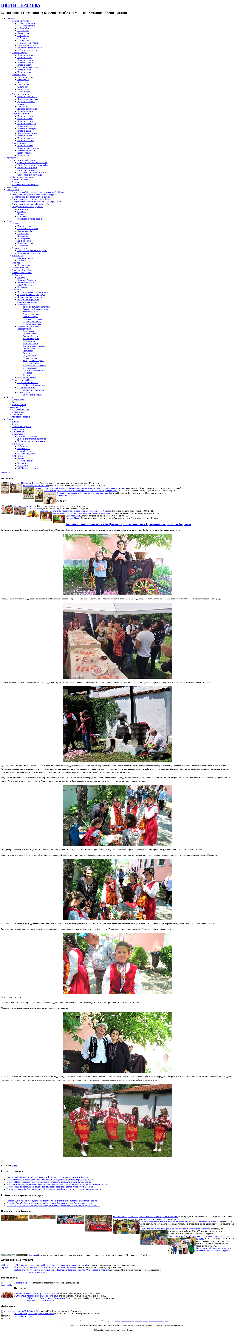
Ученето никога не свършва (36, 485)
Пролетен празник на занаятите (32, 441)
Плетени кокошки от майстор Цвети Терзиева (35, 1293)
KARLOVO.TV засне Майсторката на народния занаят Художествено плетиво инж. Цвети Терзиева (53, 1205)
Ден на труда (29, 348)
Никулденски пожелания (34, 365)
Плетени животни (20, 114)
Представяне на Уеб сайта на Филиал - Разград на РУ (36, 202)
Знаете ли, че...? (24, 285)
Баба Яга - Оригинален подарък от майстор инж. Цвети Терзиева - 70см (73, 511)
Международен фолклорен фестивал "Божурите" (34, 194)
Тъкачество (22, 246)
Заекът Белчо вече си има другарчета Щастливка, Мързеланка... (82, 513)
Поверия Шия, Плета (22, 272)
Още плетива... (19, 143)
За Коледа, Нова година (28, 43)
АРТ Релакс (17, 456)
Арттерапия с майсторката (24, 160)
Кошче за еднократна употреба (31, 172)
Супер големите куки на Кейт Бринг (18, 1311)
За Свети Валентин (26, 26)
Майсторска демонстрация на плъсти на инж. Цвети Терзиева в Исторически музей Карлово (50, 1187)
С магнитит (22, 87)
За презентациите (20, 209)
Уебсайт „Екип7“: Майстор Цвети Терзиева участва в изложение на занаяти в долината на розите (52, 1201)
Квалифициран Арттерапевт (25, 184)
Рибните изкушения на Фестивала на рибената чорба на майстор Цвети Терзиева (178, 1221)
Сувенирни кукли (25, 77)
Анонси (15, 422)
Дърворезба (22, 236)
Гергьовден (28, 351)
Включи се (17, 182)
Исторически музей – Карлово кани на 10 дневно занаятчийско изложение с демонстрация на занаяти (54, 1189)
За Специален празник (27, 50)
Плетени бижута (19, 52)
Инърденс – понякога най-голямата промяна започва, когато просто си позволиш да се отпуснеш (80, 488)
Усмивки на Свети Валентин (36, 307)
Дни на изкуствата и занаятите (31, 439)
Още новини (18, 429)
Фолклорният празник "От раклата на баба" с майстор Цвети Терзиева (145, 1216)
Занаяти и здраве (20, 248)
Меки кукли (23, 79)
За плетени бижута (26, 387)
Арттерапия (12, 158)
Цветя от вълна (24, 153)
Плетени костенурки (27, 128)
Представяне (18, 400)
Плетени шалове (25, 145)
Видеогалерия (18, 434)
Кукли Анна (23, 84)
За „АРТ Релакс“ (25, 461)
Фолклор (16, 263)
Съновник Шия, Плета (22, 270)
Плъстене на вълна (26, 243)
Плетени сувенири (20, 94)
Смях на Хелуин (30, 316)
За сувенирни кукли (32, 395)
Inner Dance (12, 187)
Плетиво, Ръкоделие (26, 280)
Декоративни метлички (28, 109)
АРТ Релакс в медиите (27, 468)
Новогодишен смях (32, 324)
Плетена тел (23, 155)
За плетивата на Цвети (22, 380)
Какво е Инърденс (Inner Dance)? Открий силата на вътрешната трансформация (81, 490)
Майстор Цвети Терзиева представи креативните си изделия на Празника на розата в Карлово (50, 1179)
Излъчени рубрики (21, 409)
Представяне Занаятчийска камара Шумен (31, 199)
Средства (21, 216)
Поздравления (24, 329)
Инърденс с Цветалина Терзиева (25, 483)
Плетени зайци (24, 131)
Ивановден (28, 373)
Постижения (18, 431)
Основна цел (18, 412)
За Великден (23, 35)
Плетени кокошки (25, 140)
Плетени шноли (24, 65)
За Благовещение (31, 338)
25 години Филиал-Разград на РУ (27, 206)
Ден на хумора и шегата (34, 346)
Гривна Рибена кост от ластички (32, 162)
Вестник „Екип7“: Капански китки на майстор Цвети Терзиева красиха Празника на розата (49, 1203)
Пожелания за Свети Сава (35, 363)
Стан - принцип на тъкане (29, 175)
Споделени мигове (23, 1283)
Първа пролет (23, 33)
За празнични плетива (27, 382)
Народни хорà (23, 265)
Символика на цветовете (29, 67)
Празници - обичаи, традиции (31, 294)
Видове (20, 214)
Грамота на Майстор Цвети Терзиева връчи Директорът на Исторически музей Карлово (47, 1177)
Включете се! (23, 448)
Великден (27, 353)
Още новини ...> (64, 495)
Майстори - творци (21, 417)
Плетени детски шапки (28, 148)
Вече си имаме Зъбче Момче (53, 1298)
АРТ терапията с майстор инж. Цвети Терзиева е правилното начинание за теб (50, 1265)
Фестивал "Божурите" (27, 436)
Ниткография (23, 238)
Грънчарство (23, 233)
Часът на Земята (30, 343)
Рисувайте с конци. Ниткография (32, 165)
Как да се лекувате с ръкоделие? (32, 250)
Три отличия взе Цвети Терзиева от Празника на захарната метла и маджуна (199, 1237)
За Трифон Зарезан (26, 23)
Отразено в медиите (21, 426)
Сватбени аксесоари (26, 45)
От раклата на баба (15, 407)
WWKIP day (17, 443)
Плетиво (11, 18)
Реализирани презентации (29, 219)
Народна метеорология (28, 299)
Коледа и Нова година (33, 360)
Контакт (10, 397)
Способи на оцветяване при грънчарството (34, 1313)
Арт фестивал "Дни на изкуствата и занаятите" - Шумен (38, 192)
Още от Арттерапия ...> (38, 1272)
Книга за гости (19, 404)
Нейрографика (24, 241)
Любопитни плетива (27, 282)
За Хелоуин (22, 38)
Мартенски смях (30, 312)
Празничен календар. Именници (32, 292)
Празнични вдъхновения (29, 326)
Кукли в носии (24, 92)
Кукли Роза (22, 82)
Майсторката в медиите (23, 177)
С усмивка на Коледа (32, 321)
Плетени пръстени (26, 55)
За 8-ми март (23, 30)
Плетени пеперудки (26, 123)
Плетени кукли (19, 74)
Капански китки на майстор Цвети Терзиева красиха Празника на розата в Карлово (128, 524)
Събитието (22, 446)
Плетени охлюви (25, 138)
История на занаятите (27, 226)
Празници (16, 290)
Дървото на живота (26, 101)
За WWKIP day (24, 451)
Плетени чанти (24, 70)
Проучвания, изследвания (29, 253)
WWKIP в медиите (26, 453)
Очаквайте (17, 414)
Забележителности (20, 268)
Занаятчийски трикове (27, 228)
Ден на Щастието (31, 336)
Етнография (17, 255)
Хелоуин (27, 375)
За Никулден (23, 40)
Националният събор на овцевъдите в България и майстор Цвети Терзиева (175, 1228)
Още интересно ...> (49, 1301)
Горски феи (22, 106)
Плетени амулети (25, 111)
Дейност (21, 458)
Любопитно (17, 275)
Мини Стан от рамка (27, 167)
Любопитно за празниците (29, 297)
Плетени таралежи (26, 126)
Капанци (21, 260)
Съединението (29, 356)
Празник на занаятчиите (34, 370)
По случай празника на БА (29, 48)
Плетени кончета (25, 121)
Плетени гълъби (25, 118)
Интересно (22, 287)
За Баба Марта (24, 28)
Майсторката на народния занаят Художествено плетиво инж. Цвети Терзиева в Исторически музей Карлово (57, 1184)
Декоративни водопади (28, 99)
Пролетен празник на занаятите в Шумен (31, 197)
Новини (10, 419)
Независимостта (30, 358)
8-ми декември (30, 368)
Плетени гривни (25, 62)
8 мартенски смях (31, 314)
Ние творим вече (20, 180)
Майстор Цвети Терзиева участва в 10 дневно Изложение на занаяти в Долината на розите (49, 1182)
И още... (10, 221)
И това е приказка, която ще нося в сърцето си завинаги (82, 493)
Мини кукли (23, 89)
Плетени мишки (25, 136)
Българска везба (24, 231)
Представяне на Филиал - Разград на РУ (30, 204)
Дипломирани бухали (27, 133)
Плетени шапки (24, 72)
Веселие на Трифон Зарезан (36, 309)
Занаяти (15, 224)
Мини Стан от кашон (27, 170)
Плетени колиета (25, 60)
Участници (22, 465)
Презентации (13, 189)
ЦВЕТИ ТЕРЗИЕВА (20, 5)
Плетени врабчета (25, 116)
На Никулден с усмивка (34, 319)
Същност (21, 211)
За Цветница (29, 341)
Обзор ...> (5, 473)
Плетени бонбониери (27, 96)
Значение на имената (27, 302)
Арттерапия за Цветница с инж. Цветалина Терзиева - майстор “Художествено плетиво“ (68, 1270)
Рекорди (21, 277)
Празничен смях (25, 304)
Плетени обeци (24, 57)
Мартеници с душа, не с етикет (41, 1296)
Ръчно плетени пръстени (25, 506)
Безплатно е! (23, 463)
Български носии (25, 258)
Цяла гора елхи (73, 516)
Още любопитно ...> (23, 1316)
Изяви (15, 424)
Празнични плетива (21, 21)
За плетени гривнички (33, 390)
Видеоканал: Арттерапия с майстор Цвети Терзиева (51, 1267)
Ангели (20, 104)
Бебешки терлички (26, 150)
